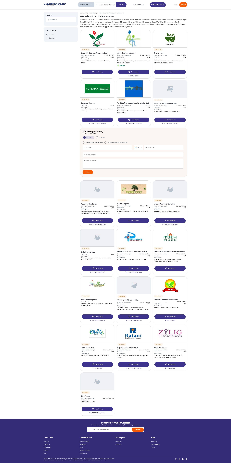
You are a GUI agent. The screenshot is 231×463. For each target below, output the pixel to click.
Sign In (175, 4)
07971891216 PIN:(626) (98, 320)
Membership (83, 453)
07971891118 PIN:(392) (98, 272)
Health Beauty (93, 13)
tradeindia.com (71, 460)
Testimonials (47, 447)
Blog (45, 453)
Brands (51, 35)
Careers (46, 450)
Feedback (154, 441)
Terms (153, 447)
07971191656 (98, 368)
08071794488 (171, 320)
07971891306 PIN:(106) (171, 124)
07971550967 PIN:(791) (135, 368)
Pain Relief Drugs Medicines (106, 13)
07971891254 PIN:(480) (171, 224)
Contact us (47, 444)
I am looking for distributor (94, 142)
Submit (88, 172)
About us (46, 441)
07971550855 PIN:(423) (135, 272)
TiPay (81, 447)
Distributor (119, 441)
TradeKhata (83, 444)
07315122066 (171, 368)
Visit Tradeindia (138, 5)
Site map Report (155, 444)
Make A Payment (84, 441)
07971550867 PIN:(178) (98, 224)
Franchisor (118, 444)
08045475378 (134, 76)
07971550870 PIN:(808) (98, 124)
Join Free (183, 4)
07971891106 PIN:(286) (135, 124)
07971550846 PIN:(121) (135, 320)
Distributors (84, 5)
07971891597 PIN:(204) (98, 413)
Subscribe (138, 429)
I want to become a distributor (118, 142)
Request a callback (85, 450)
